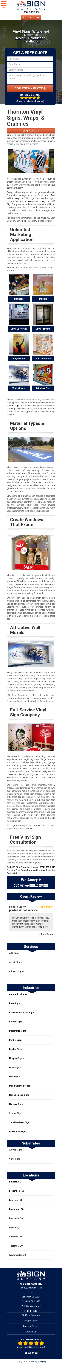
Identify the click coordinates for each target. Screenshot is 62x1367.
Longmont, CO (16, 1209)
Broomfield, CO (17, 1191)
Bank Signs (14, 1003)
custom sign (13, 405)
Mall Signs (14, 1076)
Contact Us (31, 1332)
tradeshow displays (37, 201)
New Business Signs (19, 1095)
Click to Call (32, 17)
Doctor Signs (15, 1049)
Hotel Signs (15, 1067)
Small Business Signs (20, 1122)
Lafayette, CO (16, 1200)
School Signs (15, 1113)
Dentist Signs (16, 1040)
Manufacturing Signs (19, 1086)
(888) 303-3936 (31, 12)
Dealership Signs (17, 1031)
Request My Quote (28, 88)
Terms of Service (31, 1326)
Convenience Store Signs (21, 1012)
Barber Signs (15, 1021)
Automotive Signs (18, 994)
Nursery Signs (16, 1104)
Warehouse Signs (18, 1131)
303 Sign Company (31, 1315)
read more (43, 927)
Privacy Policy (31, 1321)
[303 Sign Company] (31, 1275)
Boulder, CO (15, 1182)
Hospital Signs (16, 1058)
